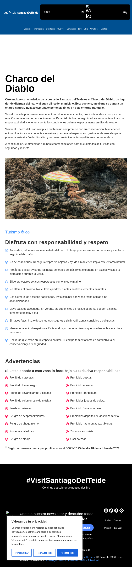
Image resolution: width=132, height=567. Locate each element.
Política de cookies (68, 560)
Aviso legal (51, 560)
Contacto (104, 29)
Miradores (94, 29)
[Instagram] (106, 510)
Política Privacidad (89, 560)
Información (39, 29)
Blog (86, 29)
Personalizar (22, 552)
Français (117, 520)
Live (80, 29)
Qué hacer (50, 29)
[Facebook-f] (116, 510)
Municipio (27, 29)
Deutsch (107, 528)
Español (118, 528)
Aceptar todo (68, 552)
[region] (44, 538)
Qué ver (60, 29)
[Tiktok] (111, 510)
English (108, 520)
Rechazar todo (45, 552)
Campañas (71, 29)
